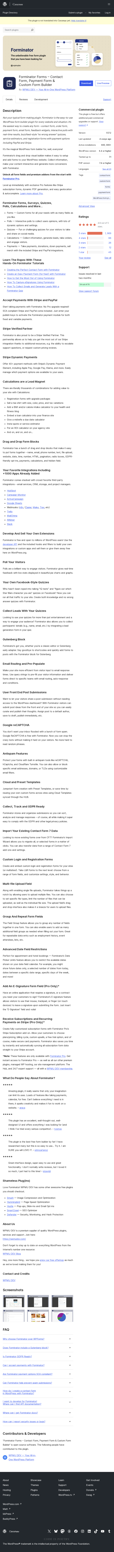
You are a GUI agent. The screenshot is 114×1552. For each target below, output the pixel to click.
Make (36, 507)
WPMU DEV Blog (12, 1253)
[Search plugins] (32, 30)
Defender (12, 1214)
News (6, 1485)
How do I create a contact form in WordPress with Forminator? (19, 1392)
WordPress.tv (66, 1495)
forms (107, 187)
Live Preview (103, 83)
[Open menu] (109, 4)
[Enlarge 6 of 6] (69, 1313)
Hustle (10, 1206)
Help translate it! (78, 20)
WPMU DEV (9, 1280)
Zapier (28, 507)
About (6, 1480)
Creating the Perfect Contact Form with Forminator (33, 269)
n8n (21, 507)
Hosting (7, 1490)
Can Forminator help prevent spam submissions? (27, 1383)
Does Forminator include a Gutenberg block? (26, 1347)
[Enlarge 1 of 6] (21, 1298)
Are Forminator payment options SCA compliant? (27, 1374)
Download (86, 83)
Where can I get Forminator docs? (20, 1412)
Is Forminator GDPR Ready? (17, 1356)
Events (89, 1485)
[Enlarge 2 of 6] (45, 1298)
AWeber (11, 519)
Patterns (35, 1495)
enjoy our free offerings (52, 1260)
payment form (104, 192)
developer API (10, 544)
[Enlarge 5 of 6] (45, 1313)
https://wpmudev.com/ (14, 1239)
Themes (35, 1485)
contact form (105, 175)
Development (41, 99)
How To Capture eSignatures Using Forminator (30, 282)
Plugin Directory (10, 12)
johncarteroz (41, 1150)
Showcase (36, 1480)
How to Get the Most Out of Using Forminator (31, 278)
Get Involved (93, 1480)
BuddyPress (10, 1518)
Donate (91, 1490)
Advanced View (87, 206)
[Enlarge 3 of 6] (69, 1298)
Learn (61, 1480)
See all (108, 257)
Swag (90, 1495)
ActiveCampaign (15, 499)
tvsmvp (58, 1129)
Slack (10, 524)
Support (107, 99)
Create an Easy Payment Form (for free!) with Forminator (36, 274)
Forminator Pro (11, 178)
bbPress (8, 1513)
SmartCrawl (13, 1210)
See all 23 (106, 169)
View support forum (89, 291)
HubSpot (11, 490)
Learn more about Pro (31, 193)
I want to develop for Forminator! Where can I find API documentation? (22, 1402)
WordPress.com (12, 1504)
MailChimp (12, 515)
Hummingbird (13, 1202)
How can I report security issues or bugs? (24, 1421)
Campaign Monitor (16, 494)
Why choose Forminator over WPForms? (23, 1339)
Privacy (6, 1495)
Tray (42, 507)
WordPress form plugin (102, 198)
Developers (64, 1490)
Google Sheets (14, 503)
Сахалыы (14, 1531)
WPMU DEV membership (59, 1068)
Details (9, 99)
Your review (85, 257)
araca (22, 1107)
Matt (7, 1509)
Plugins (34, 1490)
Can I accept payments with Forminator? (23, 1365)
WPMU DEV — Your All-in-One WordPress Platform (48, 89)
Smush (10, 1197)
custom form (105, 181)
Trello (10, 511)
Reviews (23, 99)
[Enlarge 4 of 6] (21, 1313)
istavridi (47, 1171)
